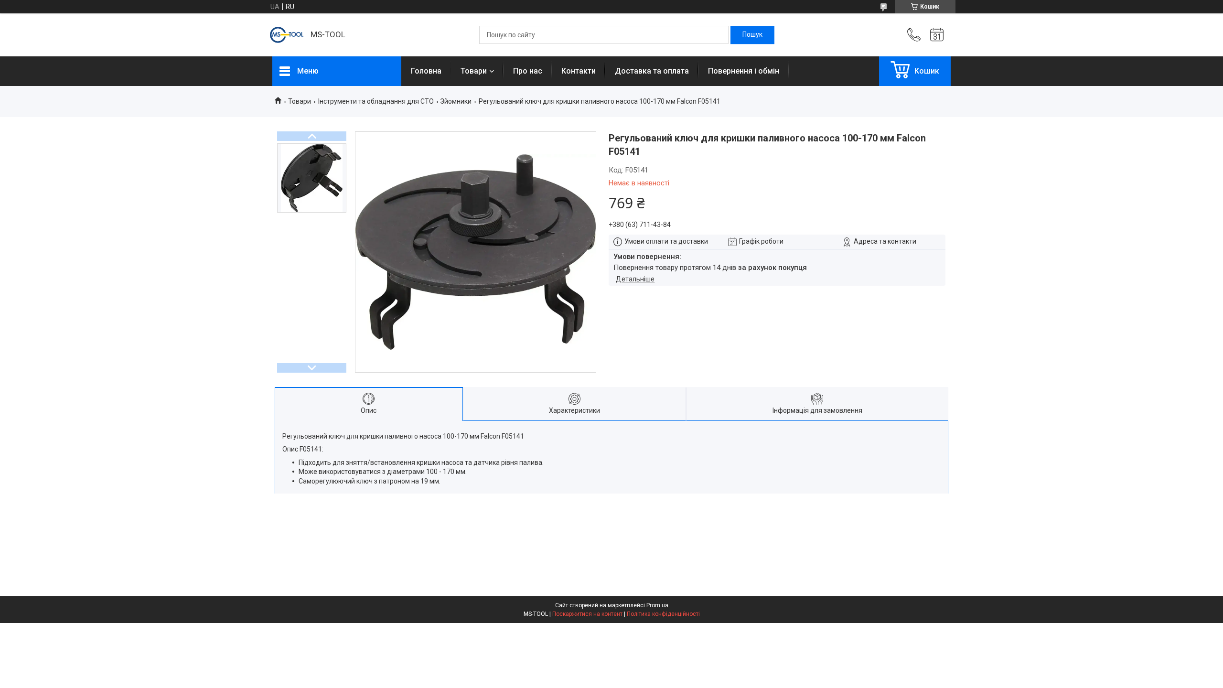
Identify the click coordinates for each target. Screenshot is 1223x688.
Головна (426, 70)
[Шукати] (752, 35)
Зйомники (456, 101)
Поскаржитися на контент (587, 614)
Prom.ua (657, 605)
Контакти (578, 70)
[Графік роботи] (937, 34)
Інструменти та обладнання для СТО (376, 101)
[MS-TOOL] (286, 35)
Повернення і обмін (743, 70)
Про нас (527, 70)
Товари (474, 70)
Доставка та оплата (652, 70)
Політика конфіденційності (663, 614)
